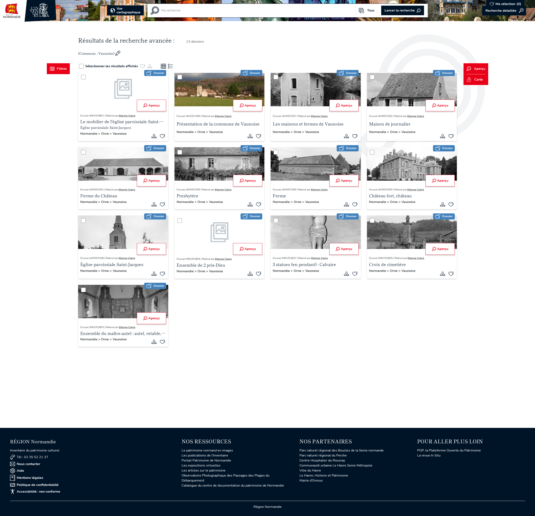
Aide (20, 470)
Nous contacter (28, 464)
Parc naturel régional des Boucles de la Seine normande (341, 450)
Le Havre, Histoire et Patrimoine (323, 475)
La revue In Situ (429, 455)
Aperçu (154, 105)
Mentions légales (30, 477)
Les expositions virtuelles (201, 465)
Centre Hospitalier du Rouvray (322, 460)
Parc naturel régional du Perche (323, 455)
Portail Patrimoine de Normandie (206, 460)
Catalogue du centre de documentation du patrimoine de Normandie (233, 485)
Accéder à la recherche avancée (504, 10)
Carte (478, 79)
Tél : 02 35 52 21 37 (32, 457)
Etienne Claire (127, 115)
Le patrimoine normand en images (207, 450)
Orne (105, 133)
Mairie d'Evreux (311, 480)
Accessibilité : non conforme (38, 491)
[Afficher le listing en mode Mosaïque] (163, 66)
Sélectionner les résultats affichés (111, 66)
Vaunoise (120, 133)
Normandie (89, 133)
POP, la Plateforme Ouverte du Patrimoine (449, 450)
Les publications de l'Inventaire (205, 455)
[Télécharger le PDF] (154, 136)
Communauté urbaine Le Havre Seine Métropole (335, 465)
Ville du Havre (310, 470)
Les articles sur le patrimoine (203, 470)
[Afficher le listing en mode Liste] (170, 66)
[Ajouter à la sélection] (162, 136)
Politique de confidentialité (38, 485)
